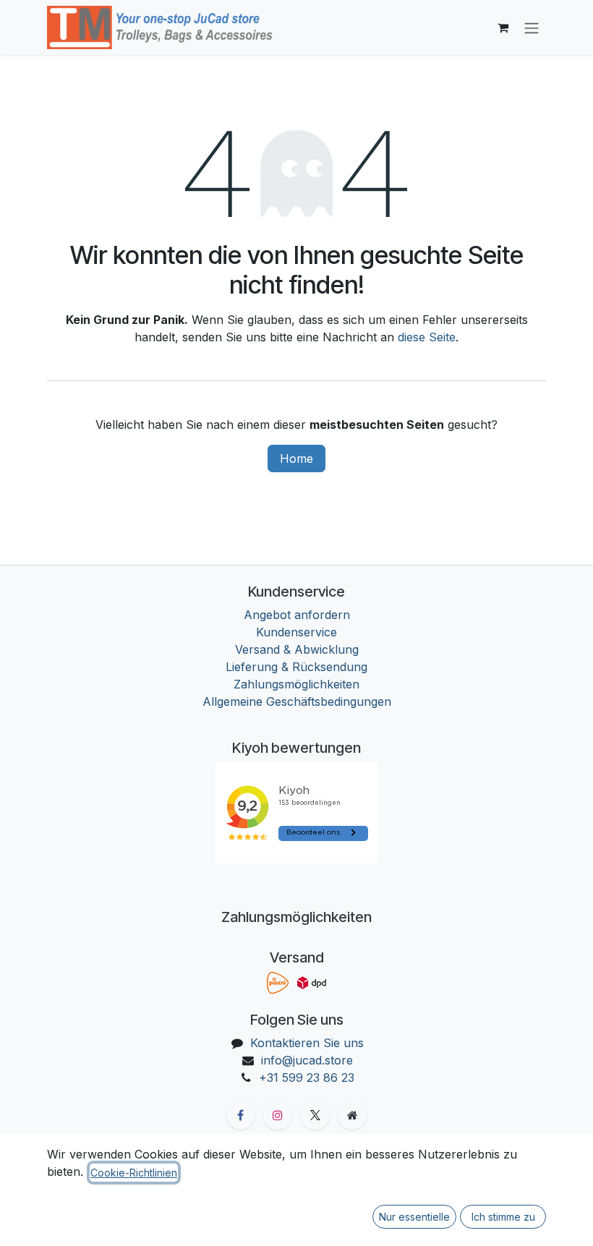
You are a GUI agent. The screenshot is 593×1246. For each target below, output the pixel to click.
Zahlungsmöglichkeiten (296, 684)
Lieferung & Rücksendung (296, 667)
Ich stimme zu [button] (503, 1217)
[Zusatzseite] (352, 1115)
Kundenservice (296, 632)
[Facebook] (240, 1115)
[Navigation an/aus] (531, 27)
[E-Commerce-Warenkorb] (502, 27)
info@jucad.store (307, 1060)
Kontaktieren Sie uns (307, 1043)
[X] (315, 1115)
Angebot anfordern (297, 614)
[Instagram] (277, 1115)
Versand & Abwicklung (297, 649)
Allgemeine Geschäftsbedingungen (296, 701)
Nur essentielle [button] (414, 1217)
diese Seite (427, 337)
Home (296, 458)
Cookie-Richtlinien (133, 1172)
